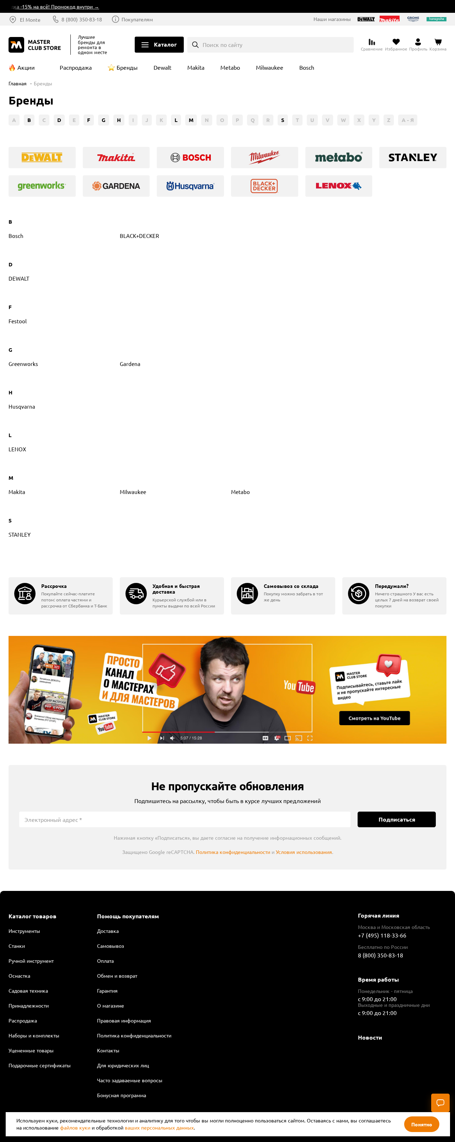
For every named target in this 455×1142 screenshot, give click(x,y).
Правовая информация (124, 1020)
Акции (26, 67)
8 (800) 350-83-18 (81, 19)
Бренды (127, 67)
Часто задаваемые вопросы (129, 1080)
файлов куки (75, 1127)
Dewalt (162, 67)
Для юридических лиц (123, 1065)
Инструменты (24, 931)
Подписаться (397, 819)
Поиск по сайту (222, 44)
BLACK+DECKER (139, 235)
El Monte (30, 19)
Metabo (230, 67)
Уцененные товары (31, 1050)
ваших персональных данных (159, 1127)
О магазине (110, 1005)
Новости (370, 1037)
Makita (195, 67)
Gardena (130, 363)
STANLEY (20, 534)
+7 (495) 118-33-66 (382, 935)
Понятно (421, 1124)
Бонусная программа (121, 1095)
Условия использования (304, 852)
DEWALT (19, 278)
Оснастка (19, 975)
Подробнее (227, 690)
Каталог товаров (33, 916)
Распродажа (76, 67)
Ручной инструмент (31, 960)
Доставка (108, 931)
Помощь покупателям (128, 916)
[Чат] (440, 1103)
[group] (42, 157)
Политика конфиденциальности (233, 852)
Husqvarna (22, 406)
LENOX (17, 449)
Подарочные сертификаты (40, 1065)
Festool (18, 321)
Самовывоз (110, 945)
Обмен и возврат (117, 975)
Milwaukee (269, 67)
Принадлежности (29, 1005)
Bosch (306, 67)
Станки (17, 945)
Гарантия (107, 990)
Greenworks (23, 363)
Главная (18, 83)
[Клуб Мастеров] (36, 45)
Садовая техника (28, 990)
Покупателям (137, 19)
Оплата (105, 960)
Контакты (108, 1050)
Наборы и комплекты (34, 1035)
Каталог (165, 44)
